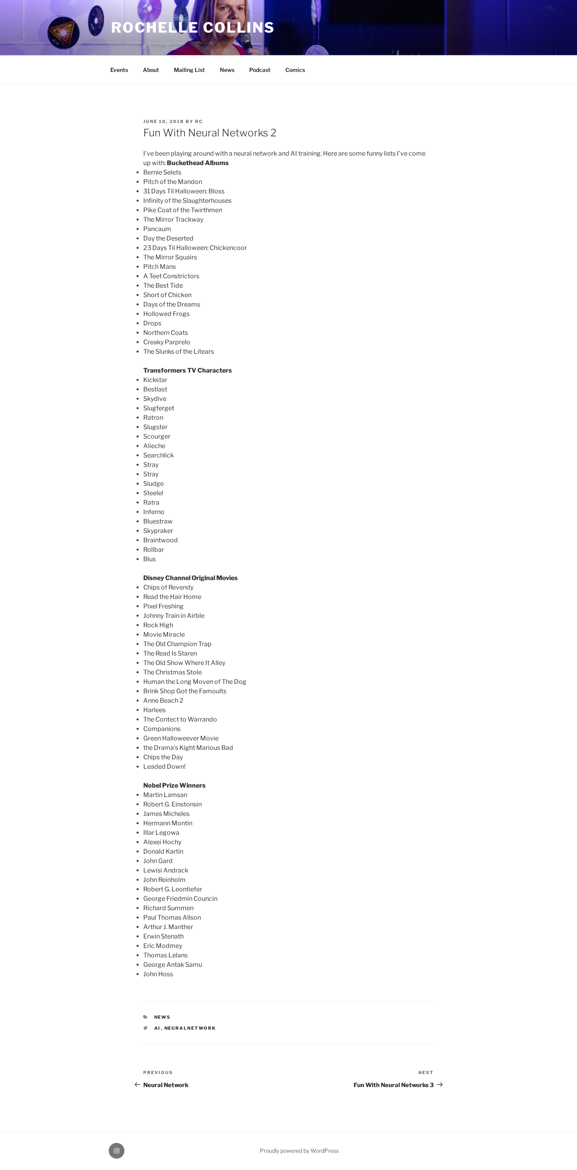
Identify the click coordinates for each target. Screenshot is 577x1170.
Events (119, 69)
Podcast (259, 69)
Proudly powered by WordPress (299, 1150)
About (151, 69)
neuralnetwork (190, 1028)
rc (199, 121)
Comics (295, 69)
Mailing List (189, 69)
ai (157, 1028)
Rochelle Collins (193, 27)
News (227, 69)
